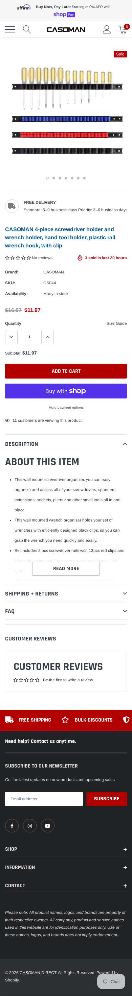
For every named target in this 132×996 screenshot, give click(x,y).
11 (15, 420)
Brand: (11, 272)
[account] (107, 29)
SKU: (10, 283)
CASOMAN (53, 272)
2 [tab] (53, 178)
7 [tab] (84, 178)
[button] (18, 258)
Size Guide (117, 323)
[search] (27, 29)
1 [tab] (47, 178)
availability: (16, 293)
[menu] (10, 29)
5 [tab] (72, 178)
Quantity (13, 323)
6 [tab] (78, 178)
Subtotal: (13, 353)
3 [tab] (60, 178)
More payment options (66, 407)
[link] (12, 825)
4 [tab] (66, 178)
